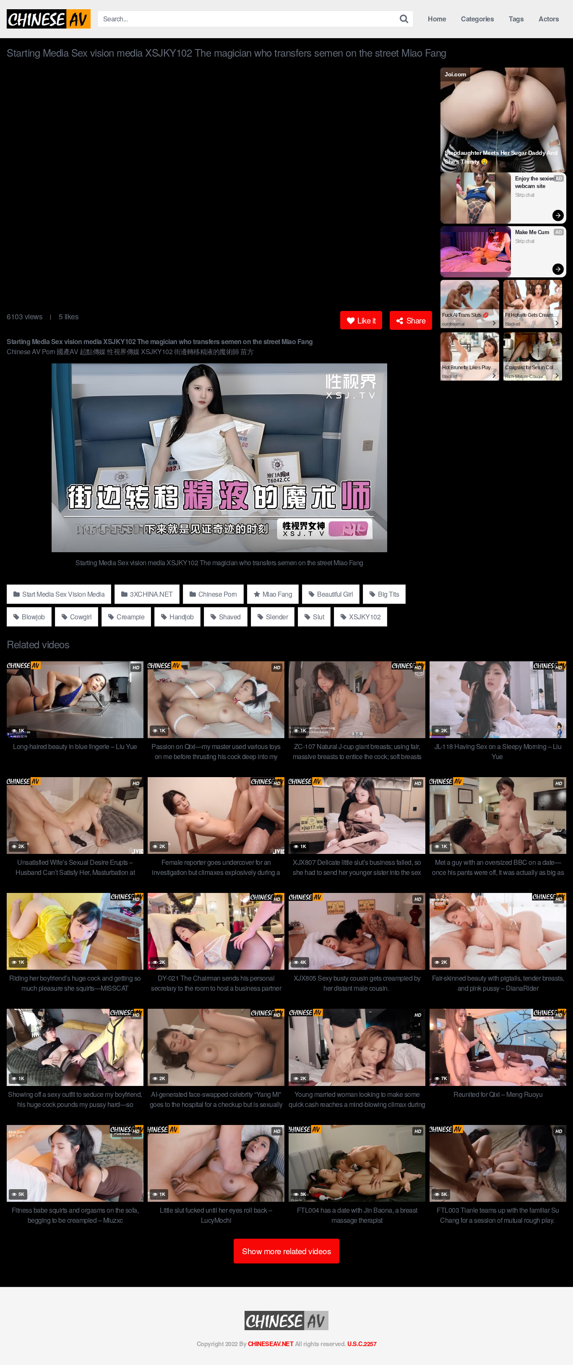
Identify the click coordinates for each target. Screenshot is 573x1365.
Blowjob (33, 616)
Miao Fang (276, 594)
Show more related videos (286, 1250)
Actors (549, 18)
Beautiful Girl (334, 594)
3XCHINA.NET (151, 594)
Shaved (229, 616)
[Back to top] (550, 1338)
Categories (477, 18)
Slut (318, 616)
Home (437, 18)
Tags (516, 18)
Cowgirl (79, 616)
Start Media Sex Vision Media (63, 594)
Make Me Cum (532, 232)
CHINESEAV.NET (271, 1343)
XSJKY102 (364, 616)
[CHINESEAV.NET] (49, 19)
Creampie (130, 616)
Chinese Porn (217, 594)
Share (414, 320)
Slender (276, 616)
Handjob (181, 616)
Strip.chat (524, 195)
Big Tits (388, 594)
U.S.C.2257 (361, 1343)
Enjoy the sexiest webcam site (536, 182)
